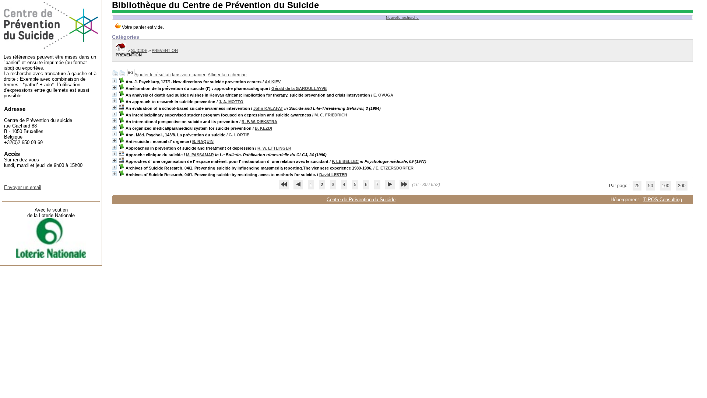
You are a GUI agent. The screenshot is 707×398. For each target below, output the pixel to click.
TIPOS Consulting (662, 199)
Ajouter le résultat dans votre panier (169, 74)
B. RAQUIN (203, 141)
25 (637, 185)
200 (682, 185)
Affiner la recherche (227, 74)
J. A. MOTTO (231, 102)
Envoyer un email (22, 187)
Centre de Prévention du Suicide (361, 199)
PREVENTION (165, 50)
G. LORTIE (239, 135)
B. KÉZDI (263, 128)
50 (650, 185)
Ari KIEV (273, 82)
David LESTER (333, 174)
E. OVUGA (383, 95)
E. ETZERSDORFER (395, 168)
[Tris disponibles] (130, 74)
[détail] (114, 80)
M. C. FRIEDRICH (330, 115)
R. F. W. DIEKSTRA (259, 121)
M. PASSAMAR (200, 155)
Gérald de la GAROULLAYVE (299, 88)
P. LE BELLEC (345, 161)
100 (665, 185)
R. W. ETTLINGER (274, 148)
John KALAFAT (268, 108)
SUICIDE (139, 50)
